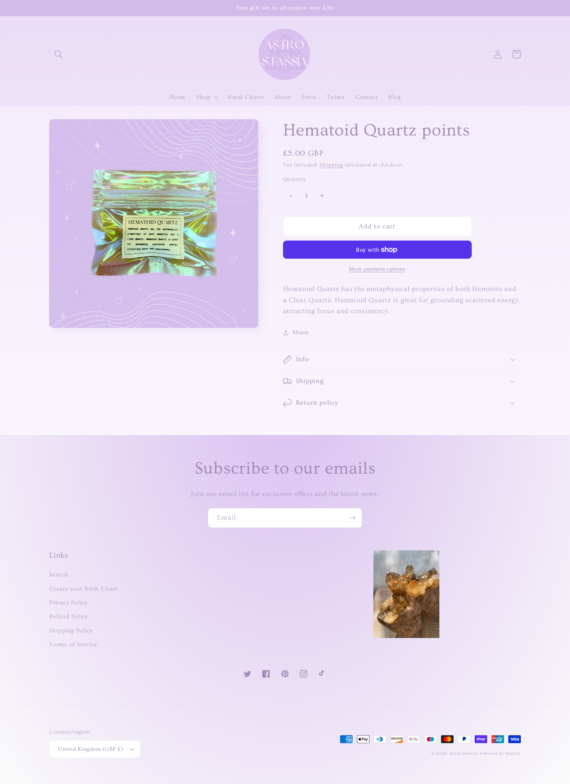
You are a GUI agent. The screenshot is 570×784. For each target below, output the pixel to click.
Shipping (331, 165)
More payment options (377, 269)
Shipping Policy (71, 630)
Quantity (294, 179)
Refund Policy (68, 616)
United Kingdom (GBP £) (90, 749)
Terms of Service (73, 644)
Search (58, 574)
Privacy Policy (68, 602)
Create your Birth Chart (83, 588)
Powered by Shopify (500, 753)
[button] (58, 54)
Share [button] (301, 332)
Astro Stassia (464, 753)
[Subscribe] (352, 518)
